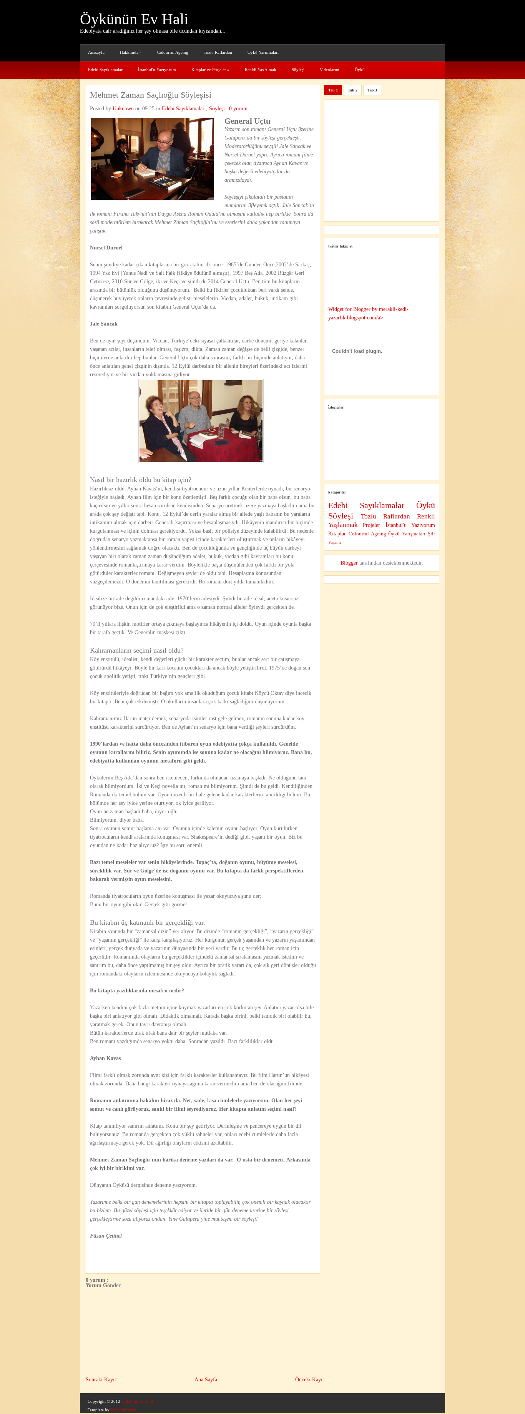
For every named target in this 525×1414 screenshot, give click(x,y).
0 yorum (238, 108)
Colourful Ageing (172, 52)
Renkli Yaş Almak (260, 69)
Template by (112, 1409)
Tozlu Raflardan (218, 52)
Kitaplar (338, 534)
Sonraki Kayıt (101, 1379)
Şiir (431, 534)
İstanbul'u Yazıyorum (157, 69)
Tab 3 (372, 90)
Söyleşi (298, 69)
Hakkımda (131, 52)
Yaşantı (334, 542)
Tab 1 (333, 90)
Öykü (360, 69)
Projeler (374, 525)
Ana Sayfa (205, 1379)
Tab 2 (352, 90)
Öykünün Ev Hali (134, 19)
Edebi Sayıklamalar (105, 69)
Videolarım (329, 69)
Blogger (349, 563)
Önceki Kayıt (309, 1379)
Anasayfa (96, 52)
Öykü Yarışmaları (263, 52)
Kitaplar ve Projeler (210, 69)
